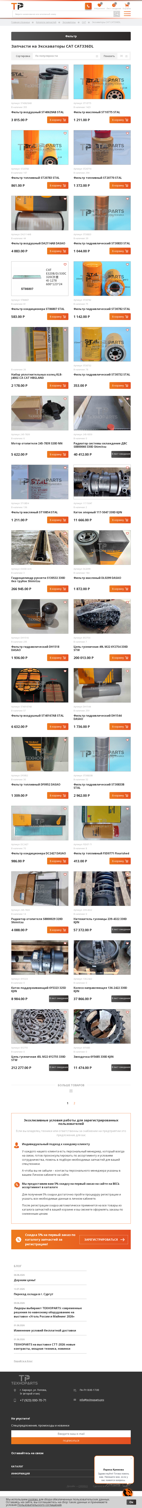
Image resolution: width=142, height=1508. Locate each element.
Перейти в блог (23, 1361)
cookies (33, 1499)
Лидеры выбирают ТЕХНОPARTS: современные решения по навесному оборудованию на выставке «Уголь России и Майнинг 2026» (48, 1312)
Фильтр (71, 36)
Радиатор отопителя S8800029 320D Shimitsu (37, 920)
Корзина (127, 6)
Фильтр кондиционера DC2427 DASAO (38, 853)
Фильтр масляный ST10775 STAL (97, 112)
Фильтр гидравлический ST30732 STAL (102, 374)
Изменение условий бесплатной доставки (45, 1330)
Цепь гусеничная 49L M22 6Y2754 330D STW (101, 648)
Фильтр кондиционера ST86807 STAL (38, 309)
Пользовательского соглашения (39, 1505)
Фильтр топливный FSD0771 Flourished (101, 853)
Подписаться (71, 1440)
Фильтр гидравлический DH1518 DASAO (35, 648)
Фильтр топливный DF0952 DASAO (35, 784)
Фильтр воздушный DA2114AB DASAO (38, 243)
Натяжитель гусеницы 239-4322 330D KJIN (100, 920)
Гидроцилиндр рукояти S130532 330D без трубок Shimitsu (38, 579)
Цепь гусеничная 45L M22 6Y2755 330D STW (38, 1058)
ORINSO (83, 1486)
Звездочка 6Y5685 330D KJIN (94, 1056)
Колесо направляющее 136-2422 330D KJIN (100, 989)
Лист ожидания (113, 6)
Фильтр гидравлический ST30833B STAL (99, 786)
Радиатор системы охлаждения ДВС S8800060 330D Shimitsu (100, 445)
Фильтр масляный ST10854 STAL (34, 512)
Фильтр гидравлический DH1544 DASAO (98, 717)
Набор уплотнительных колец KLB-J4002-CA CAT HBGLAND (36, 376)
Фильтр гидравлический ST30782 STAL (102, 309)
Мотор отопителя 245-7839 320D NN (37, 443)
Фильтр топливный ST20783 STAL (35, 177)
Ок (131, 1502)
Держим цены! (25, 1280)
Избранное (99, 6)
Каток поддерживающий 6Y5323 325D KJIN (38, 989)
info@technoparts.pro (92, 1399)
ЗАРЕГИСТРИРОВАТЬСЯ (101, 1239)
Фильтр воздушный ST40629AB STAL (37, 112)
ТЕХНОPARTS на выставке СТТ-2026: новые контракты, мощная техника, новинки (44, 1347)
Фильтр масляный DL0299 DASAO (97, 578)
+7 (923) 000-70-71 (33, 1400)
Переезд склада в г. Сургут (33, 1294)
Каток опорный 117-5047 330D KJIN (98, 512)
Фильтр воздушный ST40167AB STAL (37, 715)
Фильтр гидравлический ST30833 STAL (102, 243)
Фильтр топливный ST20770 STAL (98, 177)
